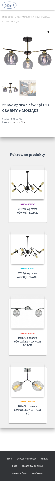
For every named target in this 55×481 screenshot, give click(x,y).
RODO (14, 466)
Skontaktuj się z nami (32, 466)
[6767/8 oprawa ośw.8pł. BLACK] (27, 247)
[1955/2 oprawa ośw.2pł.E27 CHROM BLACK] (27, 312)
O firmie (44, 459)
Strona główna (7, 17)
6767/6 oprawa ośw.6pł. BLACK (27, 210)
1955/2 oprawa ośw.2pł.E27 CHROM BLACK (27, 341)
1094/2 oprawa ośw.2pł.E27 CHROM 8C (27, 409)
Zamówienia (37, 473)
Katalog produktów (26, 459)
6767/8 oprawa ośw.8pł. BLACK (27, 275)
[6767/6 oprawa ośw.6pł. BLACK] (27, 182)
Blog (9, 459)
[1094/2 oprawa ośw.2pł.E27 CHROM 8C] (27, 380)
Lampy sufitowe (21, 17)
